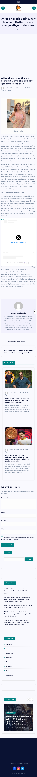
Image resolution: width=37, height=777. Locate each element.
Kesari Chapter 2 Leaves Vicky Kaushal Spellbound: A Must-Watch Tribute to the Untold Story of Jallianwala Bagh (16, 622)
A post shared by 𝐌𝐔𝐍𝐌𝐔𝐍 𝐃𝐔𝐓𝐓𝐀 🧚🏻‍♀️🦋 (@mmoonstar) (19, 263)
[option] (18, 717)
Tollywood (9, 666)
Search (8, 552)
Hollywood (9, 657)
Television (19, 87)
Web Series (9, 675)
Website (3, 529)
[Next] (31, 699)
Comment (4, 498)
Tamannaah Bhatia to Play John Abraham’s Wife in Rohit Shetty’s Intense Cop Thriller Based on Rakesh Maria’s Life (17, 599)
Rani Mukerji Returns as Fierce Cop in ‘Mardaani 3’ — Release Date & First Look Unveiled (16, 591)
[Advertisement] (18, 57)
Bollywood (9, 648)
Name (3, 512)
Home (18, 30)
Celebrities (9, 653)
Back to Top (19, 773)
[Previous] (28, 699)
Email (3, 521)
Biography (9, 644)
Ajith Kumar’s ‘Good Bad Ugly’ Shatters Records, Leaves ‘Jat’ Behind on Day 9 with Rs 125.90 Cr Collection (18, 614)
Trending (8, 670)
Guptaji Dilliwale (10, 87)
